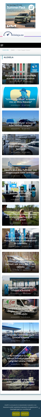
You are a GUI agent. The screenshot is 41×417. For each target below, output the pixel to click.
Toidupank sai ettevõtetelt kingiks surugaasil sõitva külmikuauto (20, 311)
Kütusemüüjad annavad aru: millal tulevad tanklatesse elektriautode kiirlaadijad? (20, 382)
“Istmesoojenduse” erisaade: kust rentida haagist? (20, 124)
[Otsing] (38, 39)
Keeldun (16, 414)
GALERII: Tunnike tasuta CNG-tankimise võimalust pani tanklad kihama (20, 334)
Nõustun (25, 414)
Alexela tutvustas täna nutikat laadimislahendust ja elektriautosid (20, 193)
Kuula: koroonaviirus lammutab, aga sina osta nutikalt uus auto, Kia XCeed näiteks (20, 262)
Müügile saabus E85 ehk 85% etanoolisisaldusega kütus (20, 77)
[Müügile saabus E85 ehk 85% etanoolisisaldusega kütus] (20, 73)
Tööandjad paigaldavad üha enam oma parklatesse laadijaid (20, 146)
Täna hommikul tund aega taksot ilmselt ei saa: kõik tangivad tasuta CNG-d (20, 358)
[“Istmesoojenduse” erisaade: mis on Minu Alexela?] (20, 97)
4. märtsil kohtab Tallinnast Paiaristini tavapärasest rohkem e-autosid (20, 287)
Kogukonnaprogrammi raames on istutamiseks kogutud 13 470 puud (20, 217)
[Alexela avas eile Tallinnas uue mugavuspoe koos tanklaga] (20, 168)
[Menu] (2, 45)
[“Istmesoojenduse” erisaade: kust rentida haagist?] (20, 120)
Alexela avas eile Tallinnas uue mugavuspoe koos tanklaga (20, 171)
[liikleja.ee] (17, 33)
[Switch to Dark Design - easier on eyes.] (37, 34)
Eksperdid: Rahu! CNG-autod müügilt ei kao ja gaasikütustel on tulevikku (20, 240)
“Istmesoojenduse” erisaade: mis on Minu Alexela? (20, 100)
